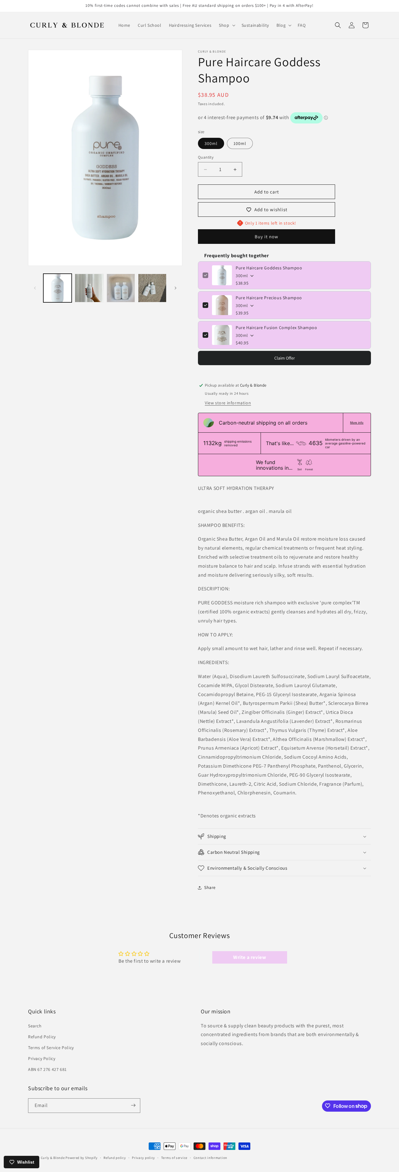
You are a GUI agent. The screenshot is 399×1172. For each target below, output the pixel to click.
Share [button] (210, 887)
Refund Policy (42, 1036)
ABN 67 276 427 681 (47, 1069)
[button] (226, 25)
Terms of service (174, 1158)
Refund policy (114, 1158)
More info (356, 422)
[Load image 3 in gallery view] (89, 288)
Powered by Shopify (81, 1158)
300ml (211, 143)
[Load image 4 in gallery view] (121, 288)
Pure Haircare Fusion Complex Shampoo (276, 327)
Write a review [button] (249, 957)
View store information (228, 403)
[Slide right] (175, 288)
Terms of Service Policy (51, 1047)
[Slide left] (35, 288)
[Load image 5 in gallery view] (152, 288)
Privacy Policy (41, 1058)
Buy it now (266, 237)
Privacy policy (143, 1158)
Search (35, 1026)
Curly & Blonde (53, 1158)
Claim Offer (284, 358)
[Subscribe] (133, 1105)
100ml (239, 143)
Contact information (210, 1158)
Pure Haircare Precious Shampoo (269, 297)
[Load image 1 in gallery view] (57, 288)
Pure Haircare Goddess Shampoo (269, 268)
